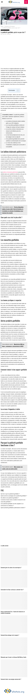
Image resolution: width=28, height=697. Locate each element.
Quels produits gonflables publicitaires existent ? (13, 507)
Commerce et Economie (5, 30)
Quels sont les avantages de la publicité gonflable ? (14, 495)
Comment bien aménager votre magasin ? (10, 635)
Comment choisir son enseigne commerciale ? (11, 679)
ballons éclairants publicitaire (10, 172)
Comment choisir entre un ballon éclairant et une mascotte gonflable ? (13, 500)
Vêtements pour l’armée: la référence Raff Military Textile (13, 657)
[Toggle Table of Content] (17, 90)
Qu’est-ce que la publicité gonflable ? (10, 493)
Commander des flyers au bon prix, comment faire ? (12, 589)
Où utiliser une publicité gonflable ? (10, 497)
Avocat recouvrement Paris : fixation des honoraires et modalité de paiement (13, 612)
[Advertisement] (14, 52)
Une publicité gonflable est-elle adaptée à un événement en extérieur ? (12, 504)
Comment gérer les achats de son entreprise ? (11, 567)
